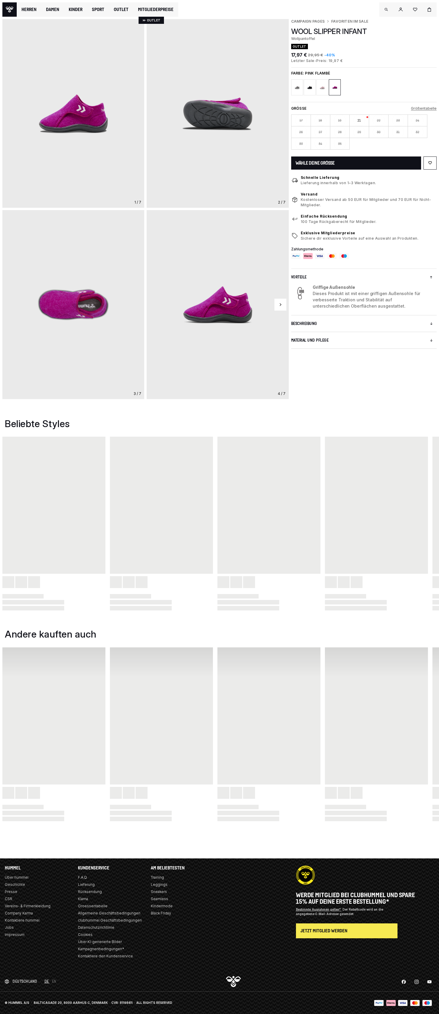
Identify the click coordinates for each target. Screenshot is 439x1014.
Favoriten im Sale (349, 21)
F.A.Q (82, 877)
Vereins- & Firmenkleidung (27, 906)
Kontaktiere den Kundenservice (105, 956)
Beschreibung (304, 323)
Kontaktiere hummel (22, 920)
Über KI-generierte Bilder (100, 941)
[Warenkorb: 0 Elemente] (429, 9)
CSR (8, 899)
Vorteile (299, 277)
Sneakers (159, 891)
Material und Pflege (310, 340)
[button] (386, 9)
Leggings (159, 884)
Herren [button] (29, 9)
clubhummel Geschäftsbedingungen (110, 920)
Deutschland (25, 981)
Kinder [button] (75, 9)
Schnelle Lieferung (320, 177)
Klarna (83, 899)
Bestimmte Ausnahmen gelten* (319, 909)
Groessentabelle (93, 906)
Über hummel (16, 877)
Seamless (159, 899)
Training (157, 877)
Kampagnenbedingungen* (101, 949)
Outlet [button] (121, 9)
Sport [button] (98, 9)
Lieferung (86, 884)
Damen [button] (52, 9)
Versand (309, 194)
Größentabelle (424, 108)
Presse (11, 891)
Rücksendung (90, 891)
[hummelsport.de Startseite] (9, 9)
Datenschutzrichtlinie (96, 927)
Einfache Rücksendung (324, 216)
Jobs (9, 927)
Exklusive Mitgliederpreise (328, 233)
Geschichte (15, 884)
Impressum (14, 934)
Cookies (85, 934)
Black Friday (161, 913)
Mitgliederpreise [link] (156, 9)
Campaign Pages (308, 21)
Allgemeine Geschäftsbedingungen (109, 913)
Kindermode (162, 906)
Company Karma (19, 913)
